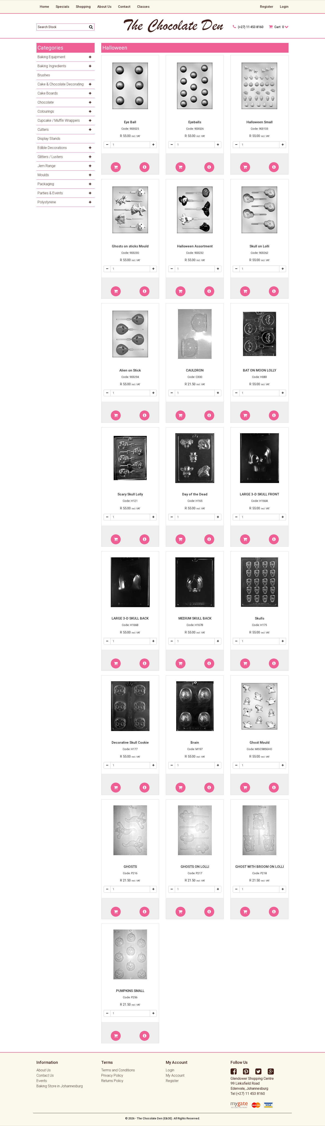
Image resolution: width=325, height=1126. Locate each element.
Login (284, 7)
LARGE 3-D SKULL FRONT (259, 494)
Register (266, 7)
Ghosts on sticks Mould (130, 246)
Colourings (46, 111)
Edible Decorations (52, 148)
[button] (116, 167)
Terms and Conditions (118, 1070)
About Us (104, 7)
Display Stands (49, 139)
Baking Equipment (51, 57)
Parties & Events (50, 193)
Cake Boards (48, 93)
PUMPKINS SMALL (130, 991)
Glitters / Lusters (50, 157)
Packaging (46, 184)
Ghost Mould (260, 743)
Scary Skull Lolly (130, 494)
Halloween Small (260, 122)
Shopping (83, 7)
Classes (143, 7)
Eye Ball (130, 122)
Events (41, 1081)
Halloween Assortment (195, 246)
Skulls (259, 618)
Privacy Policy (112, 1075)
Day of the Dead (194, 494)
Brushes (44, 75)
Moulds (43, 175)
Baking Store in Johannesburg (59, 1086)
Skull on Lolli (259, 246)
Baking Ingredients (52, 66)
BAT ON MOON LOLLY (259, 370)
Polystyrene (47, 202)
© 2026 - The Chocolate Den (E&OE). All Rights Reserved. (162, 1118)
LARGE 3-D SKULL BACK (130, 618)
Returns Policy (112, 1081)
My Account (175, 1075)
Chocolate (46, 102)
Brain (195, 743)
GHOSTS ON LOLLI (195, 867)
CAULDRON (195, 370)
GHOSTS (130, 867)
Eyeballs (194, 122)
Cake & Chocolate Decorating (61, 84)
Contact (124, 7)
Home (44, 7)
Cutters (43, 129)
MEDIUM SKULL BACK (194, 618)
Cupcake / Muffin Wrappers (59, 120)
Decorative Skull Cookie (130, 743)
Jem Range (46, 166)
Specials (62, 7)
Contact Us (45, 1075)
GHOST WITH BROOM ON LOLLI (259, 867)
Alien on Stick (130, 370)
